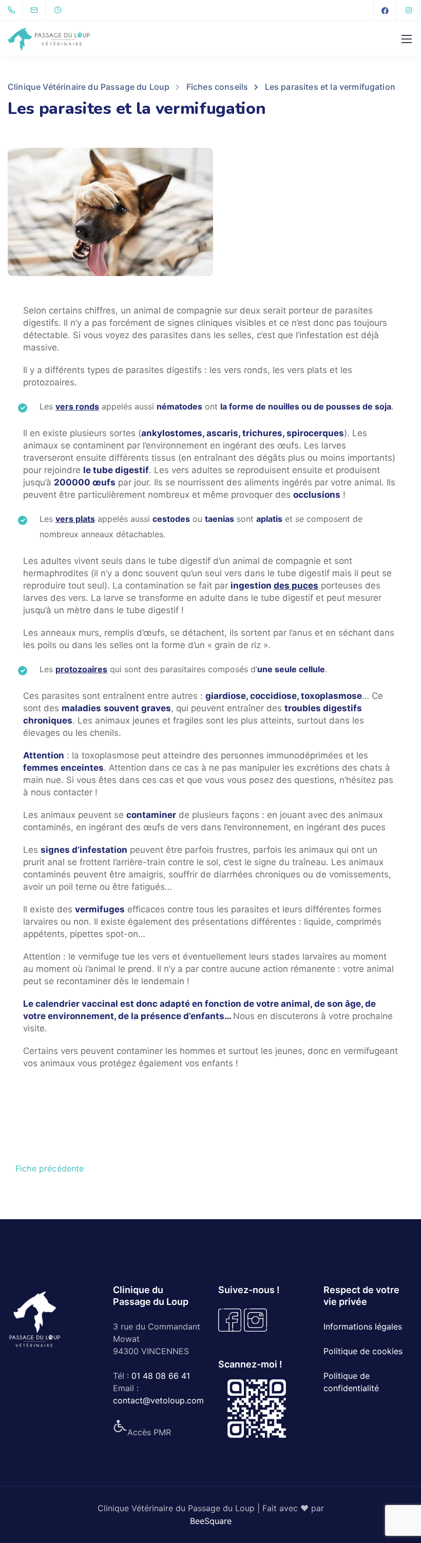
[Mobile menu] (406, 39)
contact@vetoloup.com (158, 1400)
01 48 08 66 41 (160, 1376)
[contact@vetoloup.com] (40, 10)
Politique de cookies (363, 1351)
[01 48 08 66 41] (14, 10)
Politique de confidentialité (351, 1382)
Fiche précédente (49, 1168)
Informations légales (362, 1326)
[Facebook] (385, 10)
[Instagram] (408, 10)
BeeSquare (211, 1521)
